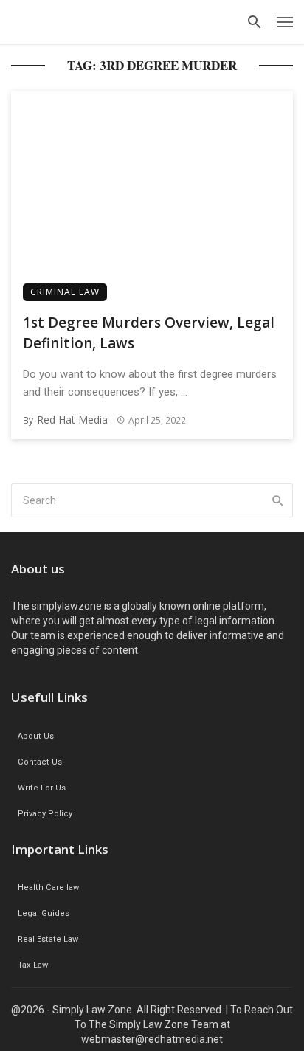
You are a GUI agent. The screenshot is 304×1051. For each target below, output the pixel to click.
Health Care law (48, 887)
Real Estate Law (48, 939)
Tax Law (33, 965)
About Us (36, 736)
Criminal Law (65, 292)
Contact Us (40, 762)
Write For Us (42, 788)
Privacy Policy (45, 814)
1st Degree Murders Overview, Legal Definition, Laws (148, 333)
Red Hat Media (72, 420)
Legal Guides (43, 913)
